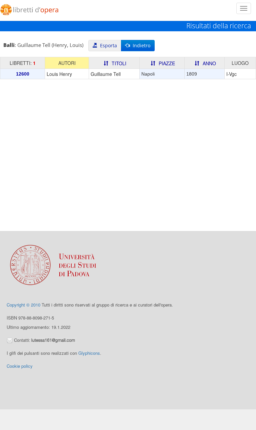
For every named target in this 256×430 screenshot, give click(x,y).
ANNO (209, 63)
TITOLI (119, 63)
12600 (22, 74)
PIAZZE (167, 63)
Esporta (107, 45)
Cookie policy (20, 366)
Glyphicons (89, 353)
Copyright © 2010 (23, 305)
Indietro (140, 45)
